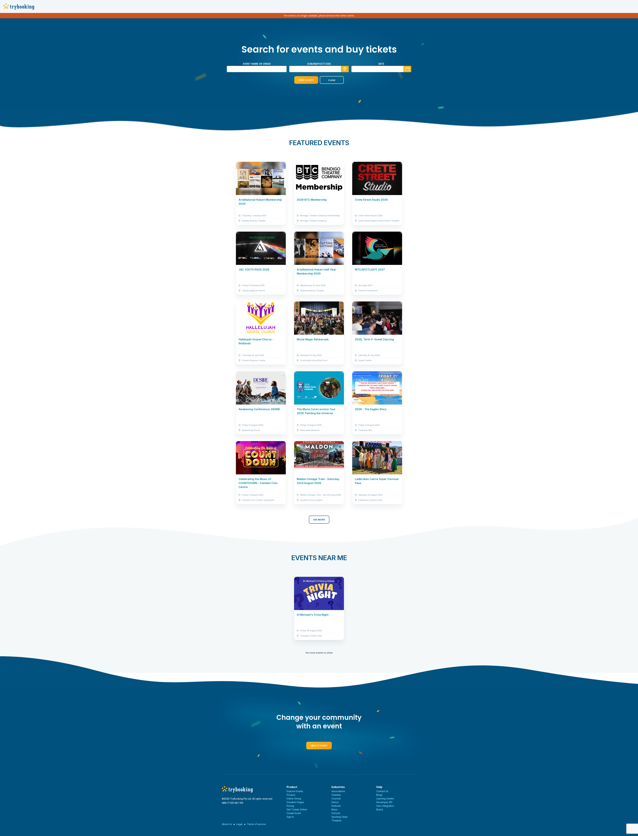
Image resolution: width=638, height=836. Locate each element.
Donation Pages (295, 802)
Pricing (290, 805)
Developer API (384, 802)
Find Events (306, 79)
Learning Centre (385, 798)
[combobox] (319, 69)
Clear (331, 80)
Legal (239, 824)
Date (381, 63)
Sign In (290, 816)
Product (291, 794)
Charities (336, 794)
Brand (379, 809)
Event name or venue (257, 63)
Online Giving (294, 798)
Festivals (336, 805)
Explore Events (295, 791)
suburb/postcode (319, 63)
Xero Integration (385, 805)
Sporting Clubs (339, 816)
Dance (335, 802)
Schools (335, 813)
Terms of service (256, 824)
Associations (338, 791)
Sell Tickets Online (297, 809)
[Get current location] (345, 69)
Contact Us (382, 791)
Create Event (319, 745)
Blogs (379, 794)
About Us (227, 824)
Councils (336, 798)
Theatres (336, 820)
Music (334, 809)
